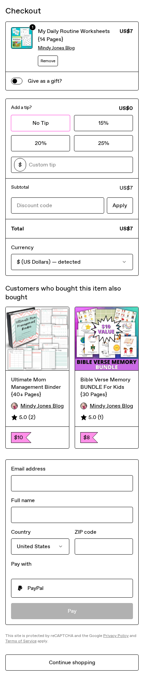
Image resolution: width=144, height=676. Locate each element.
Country (20, 532)
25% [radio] (103, 143)
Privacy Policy (116, 635)
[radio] (72, 588)
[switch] (16, 81)
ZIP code (85, 532)
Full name (23, 500)
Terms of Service (21, 641)
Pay (72, 611)
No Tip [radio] (40, 123)
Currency (22, 247)
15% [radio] (103, 123)
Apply (120, 205)
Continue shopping (72, 662)
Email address (28, 468)
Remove (48, 61)
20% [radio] (41, 143)
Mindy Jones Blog (56, 48)
